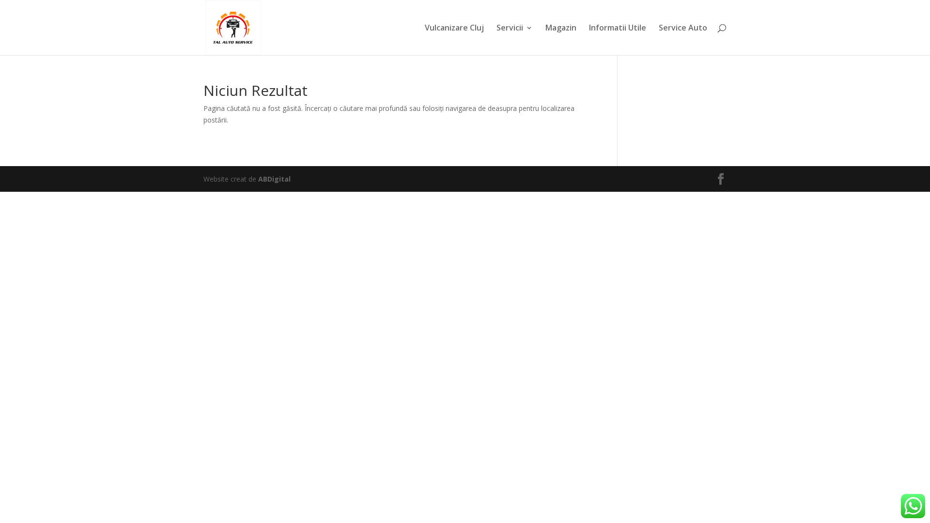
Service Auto (683, 28)
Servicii (509, 28)
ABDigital (274, 179)
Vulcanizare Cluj (454, 28)
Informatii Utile (617, 28)
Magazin (560, 28)
